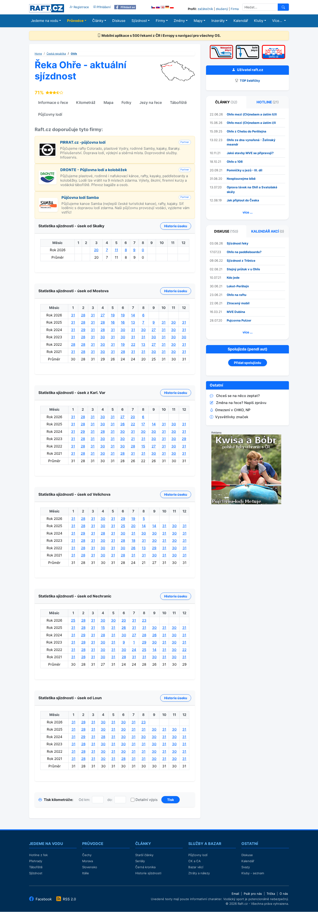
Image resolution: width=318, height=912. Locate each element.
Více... (277, 20)
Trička (271, 893)
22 (133, 344)
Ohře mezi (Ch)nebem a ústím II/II (252, 114)
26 (122, 424)
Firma (235, 9)
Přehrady (35, 861)
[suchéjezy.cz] (247, 46)
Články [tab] (226, 102)
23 (144, 620)
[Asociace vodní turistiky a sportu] (273, 46)
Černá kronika (145, 867)
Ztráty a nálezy (199, 873)
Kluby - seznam (252, 873)
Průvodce (75, 20)
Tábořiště (178, 102)
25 (123, 526)
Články (97, 20)
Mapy (198, 20)
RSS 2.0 (69, 899)
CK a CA (194, 861)
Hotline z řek (38, 855)
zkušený (222, 9)
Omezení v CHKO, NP (232, 410)
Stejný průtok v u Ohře (243, 269)
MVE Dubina (236, 312)
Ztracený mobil (238, 303)
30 (173, 322)
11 (116, 250)
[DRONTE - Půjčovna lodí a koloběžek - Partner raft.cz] (48, 173)
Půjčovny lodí (50, 114)
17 (143, 424)
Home (38, 53)
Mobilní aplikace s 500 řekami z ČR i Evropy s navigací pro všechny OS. (161, 35)
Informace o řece (53, 102)
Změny (179, 20)
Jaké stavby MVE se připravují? (250, 153)
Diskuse (118, 20)
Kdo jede (233, 277)
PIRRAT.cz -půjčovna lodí (82, 142)
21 (133, 439)
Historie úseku (175, 226)
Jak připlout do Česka (243, 200)
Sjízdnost (139, 20)
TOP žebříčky (249, 80)
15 (143, 446)
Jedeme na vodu (44, 20)
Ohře (74, 53)
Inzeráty (218, 20)
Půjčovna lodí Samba (80, 197)
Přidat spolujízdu (247, 363)
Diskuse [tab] (226, 231)
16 (113, 322)
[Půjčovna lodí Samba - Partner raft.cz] (48, 200)
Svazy (245, 867)
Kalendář (240, 20)
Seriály (140, 861)
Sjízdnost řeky (237, 243)
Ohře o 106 (235, 161)
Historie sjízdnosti (148, 873)
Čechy (86, 855)
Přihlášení (103, 7)
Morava (87, 861)
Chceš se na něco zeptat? (238, 395)
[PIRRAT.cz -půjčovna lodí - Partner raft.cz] (47, 145)
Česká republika (56, 53)
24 (134, 650)
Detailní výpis (146, 799)
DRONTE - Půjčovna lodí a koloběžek (93, 169)
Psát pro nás (253, 893)
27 (103, 315)
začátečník (205, 9)
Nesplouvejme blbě (241, 178)
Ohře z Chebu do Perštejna (246, 131)
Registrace (81, 7)
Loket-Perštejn (238, 286)
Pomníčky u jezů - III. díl (244, 170)
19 (113, 315)
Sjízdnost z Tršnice (241, 260)
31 (73, 315)
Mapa (108, 102)
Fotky (126, 102)
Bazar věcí (195, 867)
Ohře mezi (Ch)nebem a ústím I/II (251, 123)
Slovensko (89, 867)
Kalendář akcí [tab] (267, 231)
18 (133, 540)
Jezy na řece (150, 102)
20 (96, 250)
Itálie (85, 873)
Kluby (258, 20)
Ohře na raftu (236, 295)
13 (133, 322)
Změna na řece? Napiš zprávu (241, 402)
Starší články (144, 855)
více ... (248, 212)
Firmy (160, 20)
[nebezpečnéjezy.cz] (221, 46)
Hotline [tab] (268, 102)
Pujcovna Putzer (239, 320)
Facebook (44, 899)
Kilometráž (85, 102)
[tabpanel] (247, 164)
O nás (284, 893)
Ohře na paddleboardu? (244, 252)
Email (235, 893)
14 (133, 315)
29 (83, 330)
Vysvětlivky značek (231, 417)
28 (83, 315)
